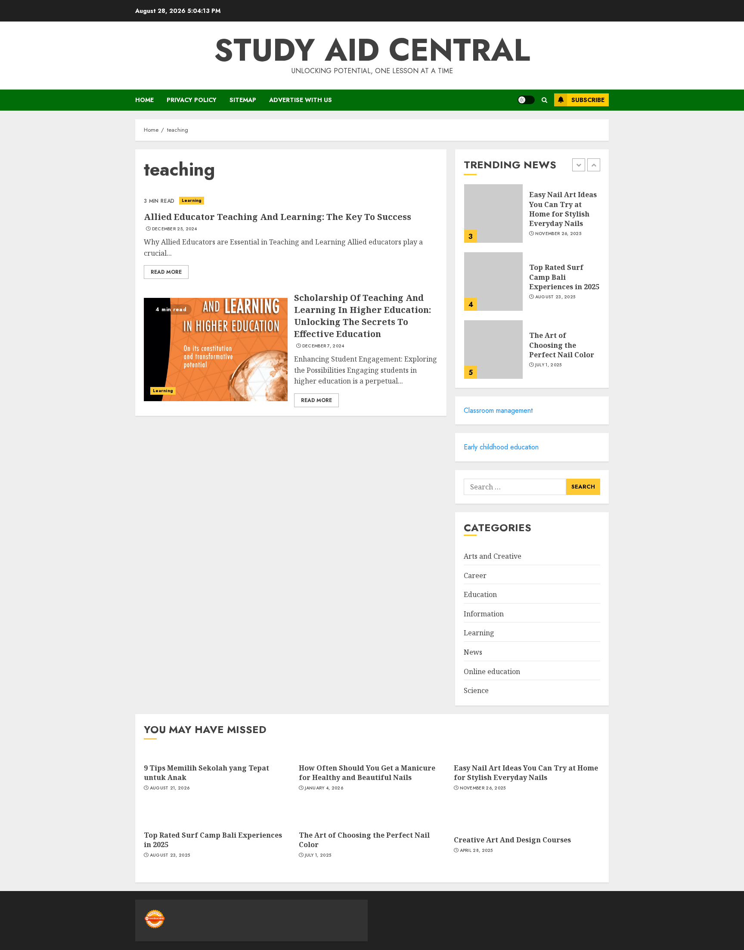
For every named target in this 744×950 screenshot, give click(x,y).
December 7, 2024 (323, 346)
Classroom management (498, 410)
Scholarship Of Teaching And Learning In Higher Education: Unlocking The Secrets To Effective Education (362, 316)
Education (480, 594)
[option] (531, 218)
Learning (192, 200)
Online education (492, 671)
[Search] (544, 100)
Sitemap (242, 100)
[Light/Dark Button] (526, 100)
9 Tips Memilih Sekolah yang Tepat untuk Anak (206, 772)
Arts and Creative (492, 556)
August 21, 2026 (170, 788)
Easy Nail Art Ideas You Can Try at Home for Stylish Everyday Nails (563, 209)
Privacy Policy (192, 100)
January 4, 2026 (324, 788)
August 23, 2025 (555, 297)
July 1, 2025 (548, 365)
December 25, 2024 (174, 229)
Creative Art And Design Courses (512, 840)
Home (144, 100)
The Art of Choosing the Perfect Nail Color (561, 345)
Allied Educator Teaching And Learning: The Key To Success (277, 217)
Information (484, 614)
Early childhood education (501, 447)
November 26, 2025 (558, 234)
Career (475, 575)
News (473, 652)
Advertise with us (300, 100)
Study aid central (372, 50)
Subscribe (587, 100)
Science (476, 690)
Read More (166, 272)
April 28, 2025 (476, 851)
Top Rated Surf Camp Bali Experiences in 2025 (564, 277)
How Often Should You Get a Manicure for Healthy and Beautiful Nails (367, 772)
